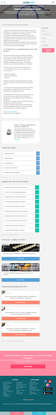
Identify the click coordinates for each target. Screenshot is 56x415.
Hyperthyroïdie (9, 163)
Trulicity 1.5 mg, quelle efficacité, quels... (15, 192)
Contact (18, 391)
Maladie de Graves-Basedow (12, 172)
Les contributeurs (6, 390)
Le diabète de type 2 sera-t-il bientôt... (15, 206)
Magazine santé (32, 382)
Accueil (15, 6)
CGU (17, 389)
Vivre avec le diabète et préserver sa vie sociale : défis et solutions (18, 273)
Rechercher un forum (33, 383)
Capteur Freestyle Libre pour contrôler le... (16, 187)
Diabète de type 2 (9, 153)
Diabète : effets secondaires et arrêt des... (16, 197)
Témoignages (45, 45)
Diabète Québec (12, 111)
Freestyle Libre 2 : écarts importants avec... (16, 216)
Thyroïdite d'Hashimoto (11, 168)
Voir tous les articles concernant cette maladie (15, 24)
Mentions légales (19, 387)
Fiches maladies (22, 6)
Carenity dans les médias (21, 384)
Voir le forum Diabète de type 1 (10, 234)
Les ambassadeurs (7, 386)
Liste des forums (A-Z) (33, 389)
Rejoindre (48, 49)
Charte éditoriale (19, 385)
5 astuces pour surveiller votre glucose (15, 201)
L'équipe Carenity (6, 385)
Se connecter (39, 413)
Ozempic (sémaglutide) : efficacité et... (15, 225)
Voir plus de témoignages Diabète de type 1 (13, 340)
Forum (43, 41)
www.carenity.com (11, 403)
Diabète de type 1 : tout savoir (35, 6)
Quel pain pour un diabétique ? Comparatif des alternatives (19, 253)
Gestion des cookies (20, 390)
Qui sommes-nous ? (7, 382)
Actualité (44, 38)
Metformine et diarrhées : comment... (15, 230)
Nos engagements (7, 396)
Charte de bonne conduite (21, 386)
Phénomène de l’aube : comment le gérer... (16, 211)
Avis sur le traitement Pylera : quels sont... (16, 220)
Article (43, 30)
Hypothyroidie (9, 158)
